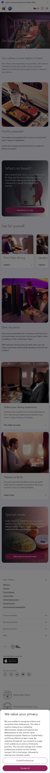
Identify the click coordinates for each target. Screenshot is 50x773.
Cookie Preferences (25, 760)
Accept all (25, 768)
